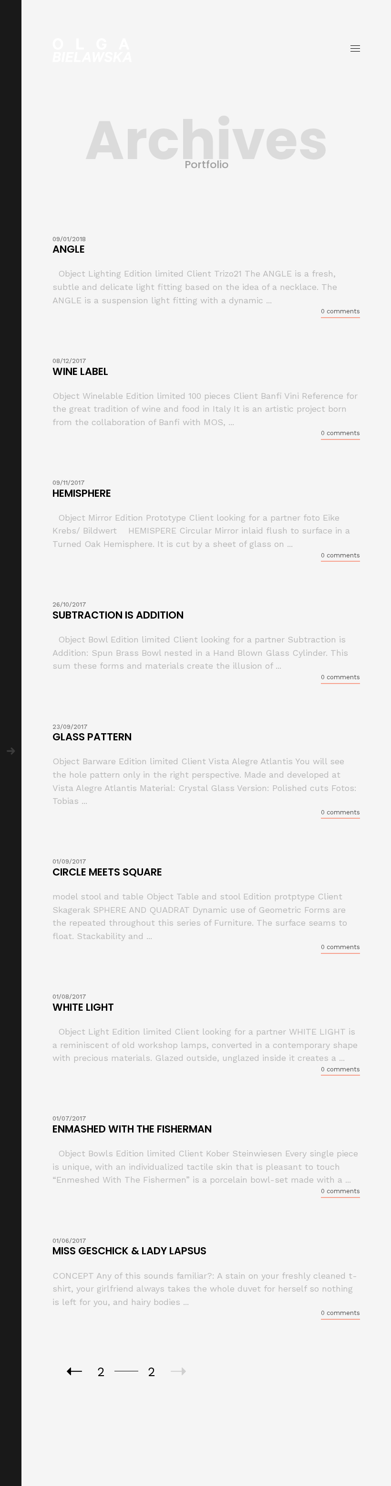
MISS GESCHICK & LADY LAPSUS (129, 1251)
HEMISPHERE (81, 493)
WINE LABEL (80, 371)
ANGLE (68, 249)
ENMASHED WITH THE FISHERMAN (132, 1129)
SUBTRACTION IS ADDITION (118, 615)
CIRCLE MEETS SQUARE (107, 872)
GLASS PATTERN (92, 737)
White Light (83, 1007)
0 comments (340, 311)
